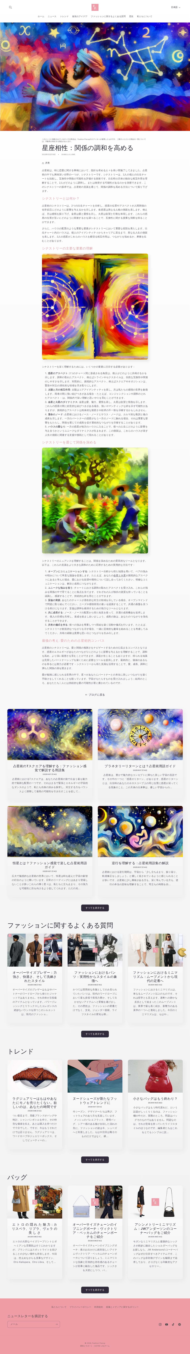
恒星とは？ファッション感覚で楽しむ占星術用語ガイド (50, 865)
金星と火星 (119, 575)
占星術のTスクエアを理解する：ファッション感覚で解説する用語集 (49, 768)
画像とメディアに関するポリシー (122, 1307)
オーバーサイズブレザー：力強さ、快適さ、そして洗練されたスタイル (35, 977)
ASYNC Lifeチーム (102, 1346)
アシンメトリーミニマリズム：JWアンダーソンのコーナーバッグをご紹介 (155, 1229)
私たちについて (59, 1307)
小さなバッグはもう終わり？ (155, 1099)
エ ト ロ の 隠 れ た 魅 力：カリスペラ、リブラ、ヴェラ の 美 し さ (34, 1229)
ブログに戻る (97, 694)
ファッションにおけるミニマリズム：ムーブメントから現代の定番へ (155, 977)
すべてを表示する (95, 908)
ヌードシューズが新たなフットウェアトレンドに (95, 1101)
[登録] (56, 1324)
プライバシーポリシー (80, 1307)
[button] (10, 7)
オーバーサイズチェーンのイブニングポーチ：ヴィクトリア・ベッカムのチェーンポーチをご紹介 (95, 1231)
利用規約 (98, 1307)
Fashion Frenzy (98, 1343)
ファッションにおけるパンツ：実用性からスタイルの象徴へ (95, 977)
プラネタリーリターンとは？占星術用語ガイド (140, 766)
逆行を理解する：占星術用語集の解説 (140, 863)
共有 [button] (47, 163)
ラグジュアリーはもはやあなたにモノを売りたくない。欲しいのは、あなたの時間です (34, 1103)
